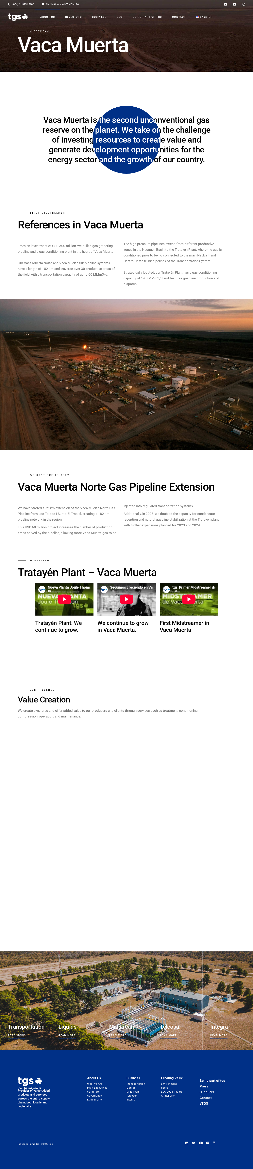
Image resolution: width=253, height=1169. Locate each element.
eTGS (204, 1103)
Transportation (135, 1084)
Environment (169, 1084)
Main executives (97, 1087)
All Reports (168, 1095)
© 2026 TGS (47, 1144)
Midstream (133, 1091)
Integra (130, 1099)
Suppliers (207, 1092)
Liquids (131, 1087)
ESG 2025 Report (171, 1091)
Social (165, 1087)
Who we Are (94, 1084)
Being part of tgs (212, 1081)
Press (204, 1086)
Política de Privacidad (28, 1144)
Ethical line (94, 1099)
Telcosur (131, 1095)
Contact (206, 1098)
